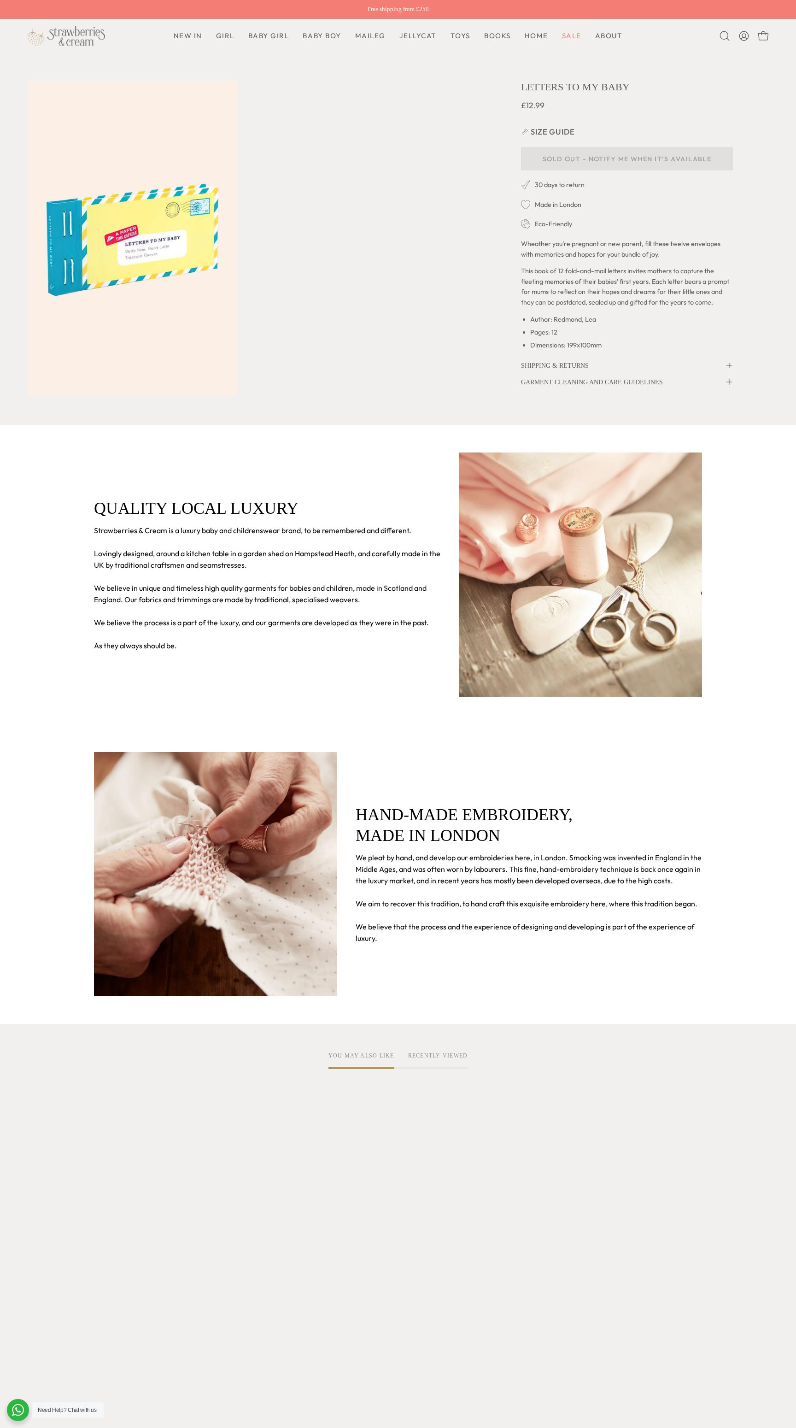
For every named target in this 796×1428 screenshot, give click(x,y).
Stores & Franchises (126, 1308)
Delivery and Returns (379, 1206)
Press (103, 1323)
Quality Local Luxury (127, 1206)
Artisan (106, 1221)
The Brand (111, 1190)
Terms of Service (247, 1190)
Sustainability (116, 1293)
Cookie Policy (241, 1221)
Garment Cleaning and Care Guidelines (592, 382)
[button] (322, 36)
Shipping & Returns (555, 365)
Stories (105, 1339)
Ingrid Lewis (114, 1263)
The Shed (109, 1278)
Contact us (362, 1236)
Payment (360, 1221)
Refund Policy (241, 1236)
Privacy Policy (242, 1206)
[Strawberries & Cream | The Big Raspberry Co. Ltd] (67, 36)
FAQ (352, 1190)
